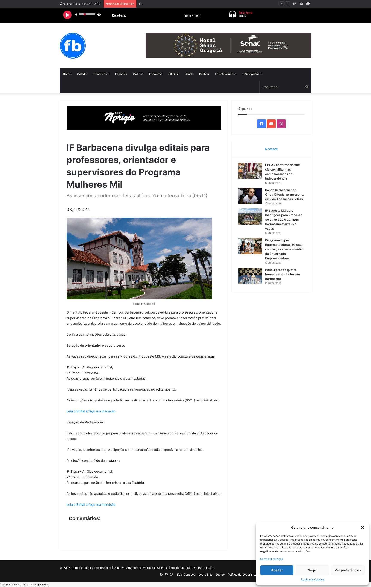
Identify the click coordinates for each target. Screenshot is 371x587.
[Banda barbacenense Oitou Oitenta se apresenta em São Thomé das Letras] (250, 196)
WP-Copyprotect (39, 584)
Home (67, 74)
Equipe (220, 574)
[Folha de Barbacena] (73, 46)
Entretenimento (225, 74)
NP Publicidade (203, 567)
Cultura (138, 74)
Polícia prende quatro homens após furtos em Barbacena (282, 274)
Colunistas (100, 74)
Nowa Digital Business (153, 567)
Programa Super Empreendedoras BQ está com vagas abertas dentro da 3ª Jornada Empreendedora (284, 249)
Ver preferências (348, 570)
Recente (271, 149)
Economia (155, 74)
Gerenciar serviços (271, 558)
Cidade (82, 74)
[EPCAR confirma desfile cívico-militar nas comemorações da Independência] (250, 171)
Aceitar (277, 570)
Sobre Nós (205, 574)
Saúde (189, 74)
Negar (312, 570)
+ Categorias (250, 74)
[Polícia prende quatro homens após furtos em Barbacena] (250, 276)
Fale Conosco (186, 574)
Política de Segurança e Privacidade (251, 574)
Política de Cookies (312, 579)
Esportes (121, 74)
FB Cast (173, 74)
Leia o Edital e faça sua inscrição (91, 411)
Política (204, 74)
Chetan (24, 584)
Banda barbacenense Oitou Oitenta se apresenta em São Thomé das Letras (284, 194)
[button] (362, 527)
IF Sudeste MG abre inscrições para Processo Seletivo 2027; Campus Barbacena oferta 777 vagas (284, 219)
